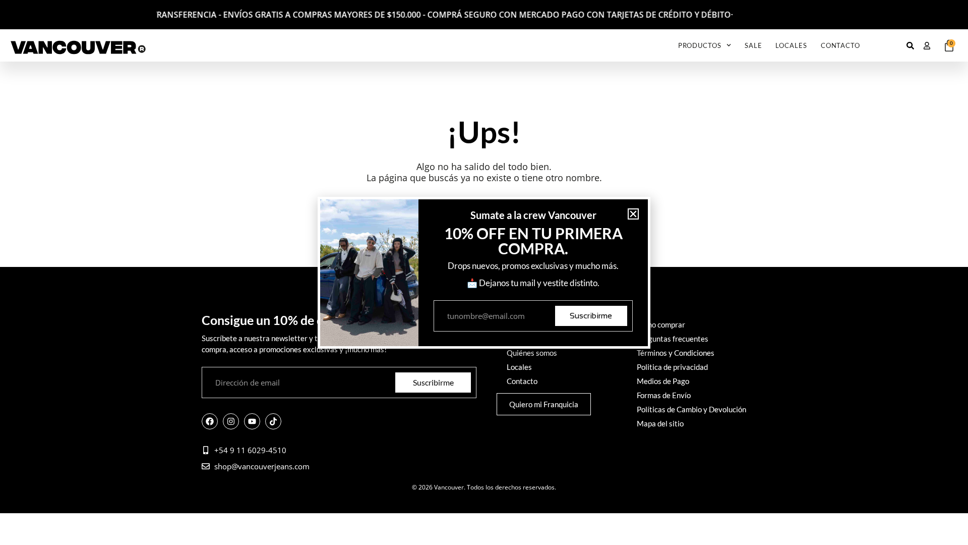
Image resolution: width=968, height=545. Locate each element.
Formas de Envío (664, 395)
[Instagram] (231, 421)
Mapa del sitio (660, 423)
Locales (791, 45)
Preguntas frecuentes (672, 338)
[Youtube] (252, 421)
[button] (633, 214)
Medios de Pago (663, 381)
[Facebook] (210, 421)
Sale (753, 45)
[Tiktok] (273, 421)
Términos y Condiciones (675, 352)
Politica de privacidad (672, 366)
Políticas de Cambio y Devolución (691, 409)
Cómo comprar (661, 324)
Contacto (840, 45)
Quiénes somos (532, 352)
